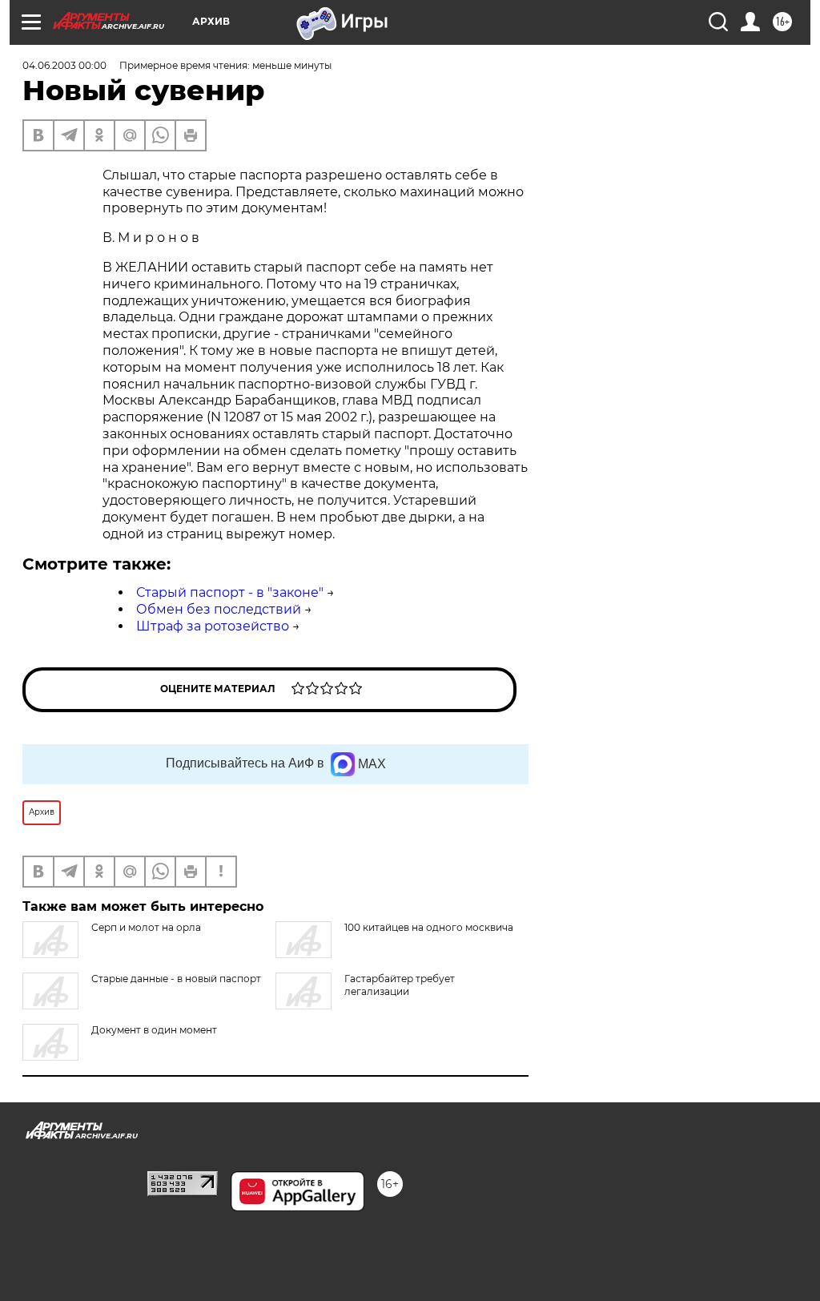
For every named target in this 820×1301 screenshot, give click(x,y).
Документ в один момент (154, 1030)
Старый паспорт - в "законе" (230, 592)
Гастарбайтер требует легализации (399, 985)
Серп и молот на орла (146, 927)
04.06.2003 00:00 (64, 65)
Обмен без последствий (218, 609)
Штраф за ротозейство (212, 626)
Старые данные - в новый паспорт (176, 979)
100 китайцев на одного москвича (428, 927)
